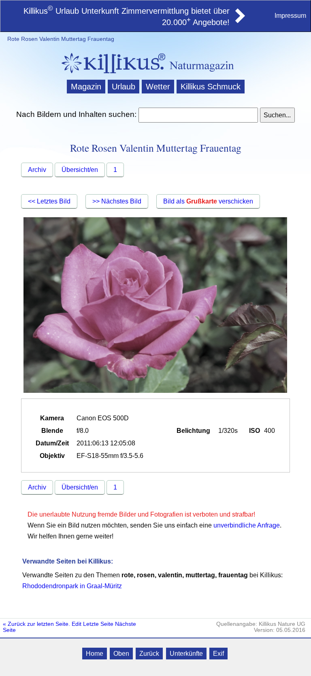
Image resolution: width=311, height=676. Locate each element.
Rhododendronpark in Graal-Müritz (72, 586)
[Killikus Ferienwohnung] (239, 20)
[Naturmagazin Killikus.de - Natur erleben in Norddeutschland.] (111, 74)
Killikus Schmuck (211, 86)
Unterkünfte (186, 653)
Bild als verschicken (208, 201)
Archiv (37, 169)
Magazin (86, 86)
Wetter (158, 86)
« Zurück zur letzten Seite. (36, 624)
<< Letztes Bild (49, 201)
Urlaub (123, 86)
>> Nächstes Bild (116, 201)
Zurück (149, 653)
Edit (76, 624)
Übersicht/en (80, 169)
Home (94, 653)
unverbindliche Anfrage (246, 525)
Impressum (290, 15)
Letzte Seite (98, 624)
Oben (121, 653)
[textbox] (198, 115)
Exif (218, 653)
